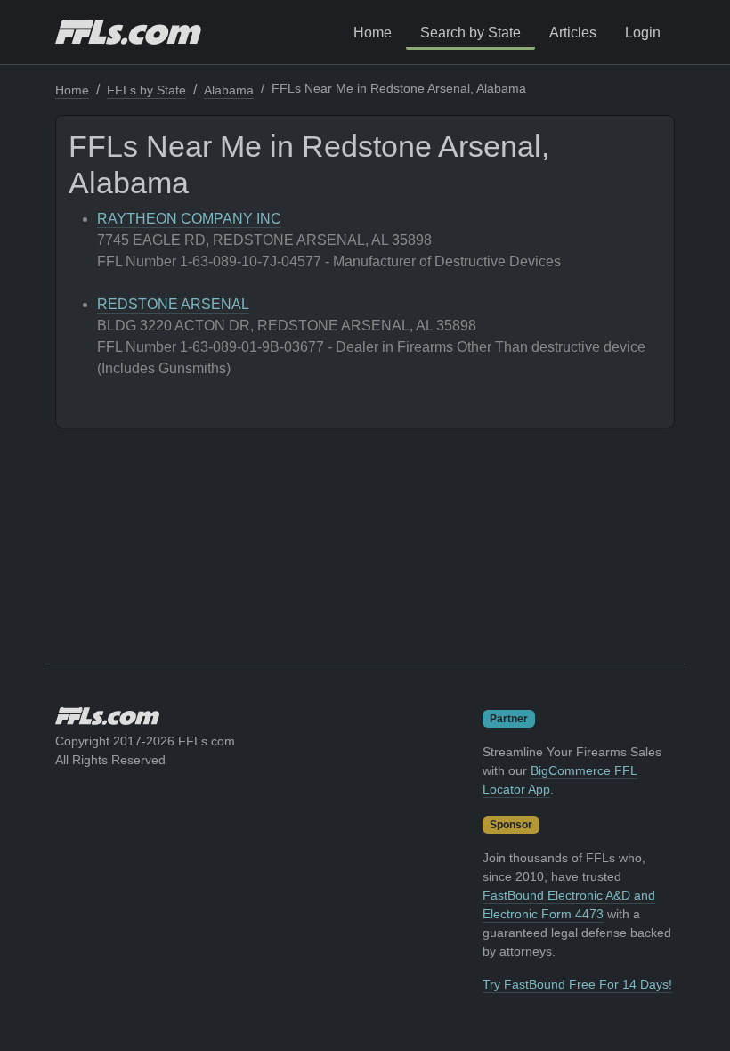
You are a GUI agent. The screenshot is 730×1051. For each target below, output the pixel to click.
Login (643, 32)
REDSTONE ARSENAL (173, 304)
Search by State (470, 32)
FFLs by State (146, 90)
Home (372, 32)
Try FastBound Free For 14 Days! (577, 984)
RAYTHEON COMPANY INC (189, 218)
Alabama (229, 90)
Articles (572, 32)
